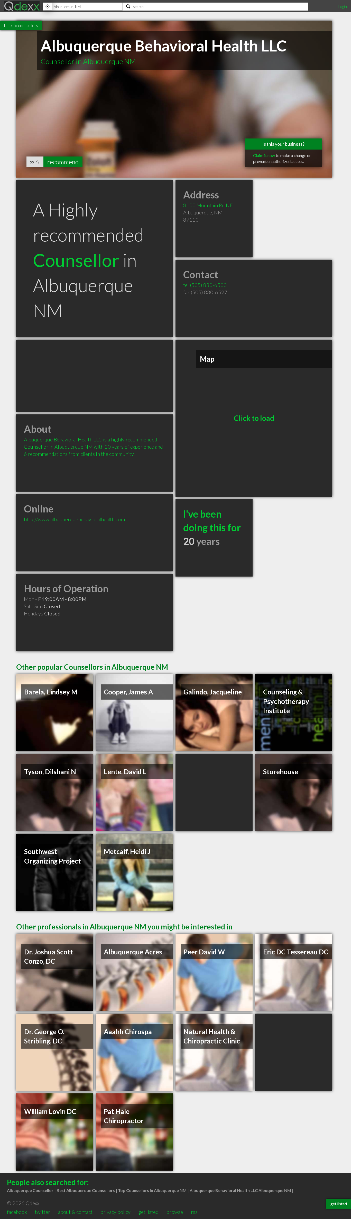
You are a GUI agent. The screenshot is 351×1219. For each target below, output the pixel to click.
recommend (63, 162)
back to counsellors (21, 25)
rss (194, 1212)
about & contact (75, 1212)
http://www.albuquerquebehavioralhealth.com (74, 519)
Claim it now (264, 155)
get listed (148, 1212)
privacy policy (115, 1212)
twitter (42, 1212)
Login (342, 6)
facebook (17, 1212)
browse (175, 1212)
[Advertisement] (94, 376)
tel (205, 285)
